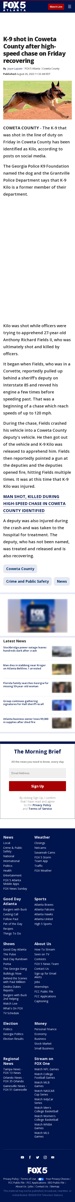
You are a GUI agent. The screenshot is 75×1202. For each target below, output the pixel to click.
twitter (37, 1157)
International (11, 861)
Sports (40, 898)
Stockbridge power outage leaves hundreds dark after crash (24, 649)
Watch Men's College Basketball (46, 1109)
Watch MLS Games (41, 1134)
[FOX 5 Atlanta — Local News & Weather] (14, 6)
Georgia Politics (13, 1034)
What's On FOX (13, 1008)
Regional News (11, 1061)
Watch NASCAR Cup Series (44, 1092)
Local (6, 843)
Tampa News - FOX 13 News (12, 1071)
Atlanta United (43, 919)
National (8, 856)
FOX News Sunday (15, 888)
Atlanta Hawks (43, 914)
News (62, 581)
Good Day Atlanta (12, 901)
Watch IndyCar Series (43, 1101)
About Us (42, 943)
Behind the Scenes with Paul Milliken (15, 980)
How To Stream (44, 949)
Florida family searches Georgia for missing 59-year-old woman (26, 684)
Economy (40, 1034)
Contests (40, 959)
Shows (9, 943)
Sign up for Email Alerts (45, 975)
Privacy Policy (42, 805)
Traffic (38, 866)
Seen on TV (41, 954)
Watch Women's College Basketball (46, 1118)
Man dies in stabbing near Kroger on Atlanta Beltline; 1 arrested (24, 666)
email (53, 1157)
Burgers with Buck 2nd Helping (15, 997)
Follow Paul (10, 919)
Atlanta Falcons (44, 909)
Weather (42, 837)
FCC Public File (43, 991)
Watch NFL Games (46, 1069)
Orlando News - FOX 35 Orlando (13, 1079)
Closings (39, 843)
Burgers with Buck (15, 909)
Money (40, 1023)
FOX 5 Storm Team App (42, 859)
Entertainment (12, 875)
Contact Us (41, 969)
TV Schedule (11, 1013)
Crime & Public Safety (12, 849)
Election (10, 1023)
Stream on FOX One (43, 1061)
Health (7, 870)
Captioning (41, 1001)
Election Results (13, 1039)
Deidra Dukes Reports (12, 988)
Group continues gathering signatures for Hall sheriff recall (23, 702)
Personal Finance (45, 1029)
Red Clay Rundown (15, 959)
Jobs (37, 982)
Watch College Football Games (44, 1075)
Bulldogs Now (12, 973)
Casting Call (10, 914)
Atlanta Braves (43, 904)
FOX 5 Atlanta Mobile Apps (12, 882)
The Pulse (9, 954)
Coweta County (50, 68)
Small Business (44, 1048)
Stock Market (43, 1043)
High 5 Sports (43, 924)
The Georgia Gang (15, 969)
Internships (41, 987)
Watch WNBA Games (43, 1126)
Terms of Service (40, 809)
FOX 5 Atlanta (32, 68)
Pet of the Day (12, 924)
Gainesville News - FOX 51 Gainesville (15, 1087)
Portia (7, 964)
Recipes (8, 928)
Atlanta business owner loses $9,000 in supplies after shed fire (25, 720)
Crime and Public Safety (27, 581)
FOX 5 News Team (46, 964)
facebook (30, 1157)
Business (40, 1039)
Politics (7, 866)
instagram (45, 1157)
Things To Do (12, 933)
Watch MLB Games (42, 1084)
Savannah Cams (44, 852)
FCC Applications (45, 996)
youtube (22, 1157)
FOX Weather (43, 870)
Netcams (40, 848)
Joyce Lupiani (15, 68)
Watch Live (56, 6)
